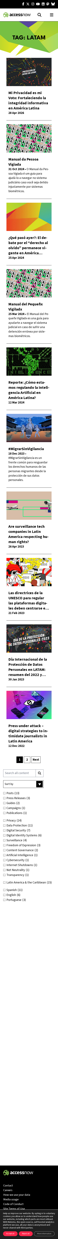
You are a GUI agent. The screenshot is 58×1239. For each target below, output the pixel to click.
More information (44, 1233)
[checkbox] (29, 793)
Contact (8, 1186)
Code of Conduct (13, 1204)
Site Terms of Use (14, 1209)
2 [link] (27, 760)
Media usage (11, 1199)
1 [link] (19, 760)
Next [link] (36, 760)
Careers (7, 1190)
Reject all (25, 1233)
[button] (23, 784)
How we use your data (16, 1195)
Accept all (10, 1233)
